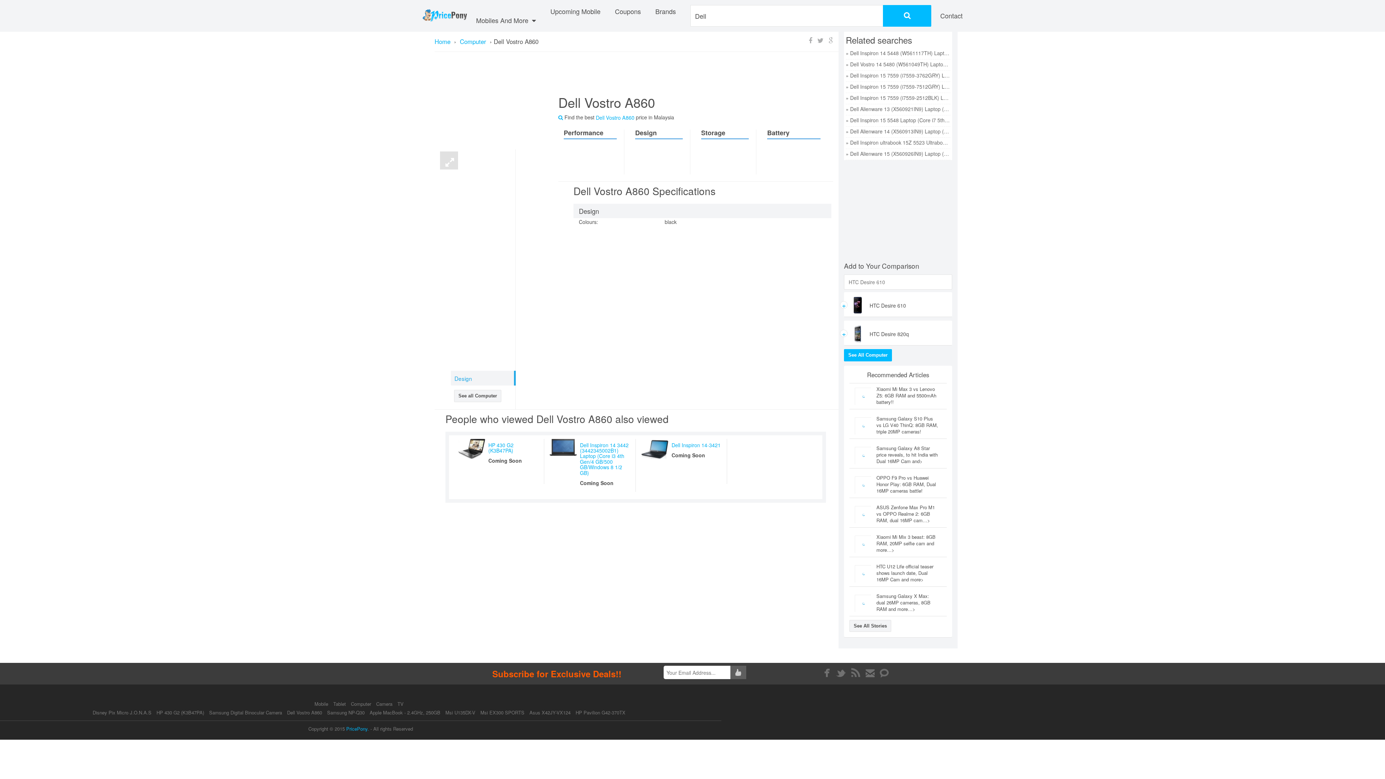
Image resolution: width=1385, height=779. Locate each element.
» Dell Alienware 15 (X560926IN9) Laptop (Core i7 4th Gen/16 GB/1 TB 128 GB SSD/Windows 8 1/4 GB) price (898, 153)
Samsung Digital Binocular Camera (245, 712)
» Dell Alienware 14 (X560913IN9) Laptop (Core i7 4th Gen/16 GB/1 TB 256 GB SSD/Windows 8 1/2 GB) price (898, 131)
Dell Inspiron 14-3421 (696, 445)
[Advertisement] (687, 76)
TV (400, 703)
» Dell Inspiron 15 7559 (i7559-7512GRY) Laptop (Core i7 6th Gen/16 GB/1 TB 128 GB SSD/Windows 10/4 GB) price (898, 86)
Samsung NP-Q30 (346, 712)
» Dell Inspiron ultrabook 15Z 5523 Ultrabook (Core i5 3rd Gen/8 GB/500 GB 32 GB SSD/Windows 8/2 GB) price (898, 142)
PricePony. (357, 728)
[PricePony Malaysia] (444, 16)
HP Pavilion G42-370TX (600, 712)
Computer (362, 703)
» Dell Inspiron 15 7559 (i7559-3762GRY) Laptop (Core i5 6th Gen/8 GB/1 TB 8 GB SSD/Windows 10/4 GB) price (898, 75)
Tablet (340, 703)
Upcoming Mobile (575, 11)
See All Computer (868, 355)
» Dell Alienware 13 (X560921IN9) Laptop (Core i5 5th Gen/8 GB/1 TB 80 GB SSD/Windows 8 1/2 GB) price (898, 109)
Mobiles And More (503, 20)
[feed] (855, 673)
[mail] (870, 673)
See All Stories (870, 626)
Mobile (322, 703)
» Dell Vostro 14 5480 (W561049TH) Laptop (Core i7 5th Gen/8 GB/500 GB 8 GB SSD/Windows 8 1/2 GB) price (898, 64)
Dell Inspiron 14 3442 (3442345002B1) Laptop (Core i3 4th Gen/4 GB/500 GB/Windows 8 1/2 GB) (604, 458)
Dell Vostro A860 (304, 712)
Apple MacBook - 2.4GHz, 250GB (405, 712)
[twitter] (841, 673)
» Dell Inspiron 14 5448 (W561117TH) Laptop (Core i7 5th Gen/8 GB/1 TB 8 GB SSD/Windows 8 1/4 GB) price (898, 53)
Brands (665, 11)
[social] (884, 673)
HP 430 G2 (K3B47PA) (501, 447)
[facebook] (827, 673)
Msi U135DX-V (460, 712)
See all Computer (477, 396)
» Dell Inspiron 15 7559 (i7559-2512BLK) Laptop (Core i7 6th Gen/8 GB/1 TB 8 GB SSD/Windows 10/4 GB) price (898, 97)
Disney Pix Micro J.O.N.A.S (122, 712)
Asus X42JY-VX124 (550, 712)
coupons (628, 11)
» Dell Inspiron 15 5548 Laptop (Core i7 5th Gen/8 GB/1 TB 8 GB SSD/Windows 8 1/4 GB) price (898, 120)
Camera (385, 703)
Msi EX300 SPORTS (502, 712)
